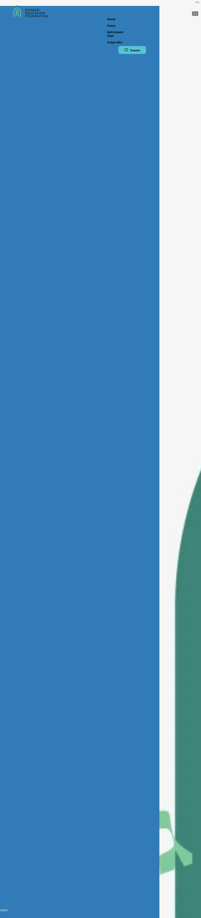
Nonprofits (114, 42)
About (111, 19)
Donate (135, 50)
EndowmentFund (115, 33)
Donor (111, 25)
